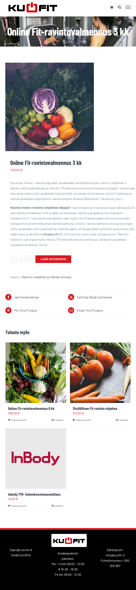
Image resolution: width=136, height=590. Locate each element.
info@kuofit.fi (52, 234)
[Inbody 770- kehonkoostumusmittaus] (35, 458)
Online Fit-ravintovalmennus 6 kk (31, 408)
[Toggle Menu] (128, 7)
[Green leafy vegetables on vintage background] (68, 107)
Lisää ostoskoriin (53, 259)
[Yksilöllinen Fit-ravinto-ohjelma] (100, 372)
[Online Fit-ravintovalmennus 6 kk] (35, 372)
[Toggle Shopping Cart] (111, 7)
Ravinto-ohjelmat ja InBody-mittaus (47, 277)
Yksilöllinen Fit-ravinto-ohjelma (95, 408)
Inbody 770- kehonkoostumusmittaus (34, 494)
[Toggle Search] (119, 7)
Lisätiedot (58, 420)
